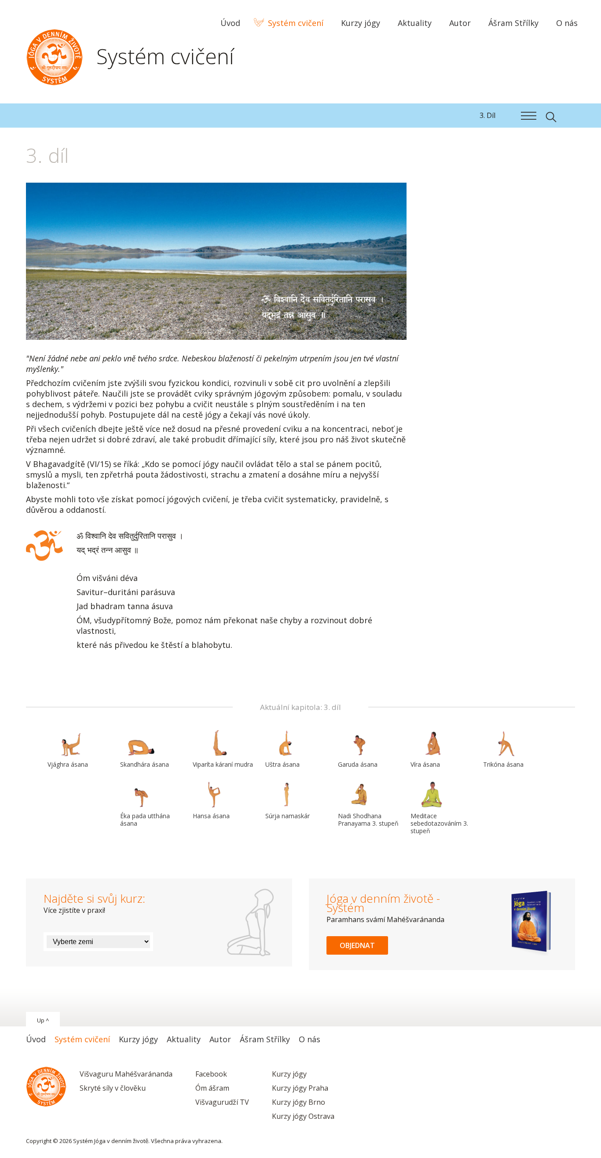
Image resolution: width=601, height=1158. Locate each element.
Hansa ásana (211, 816)
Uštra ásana (282, 764)
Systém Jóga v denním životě (54, 55)
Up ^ (43, 1020)
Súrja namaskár (287, 816)
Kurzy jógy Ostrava (303, 1116)
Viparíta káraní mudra (223, 764)
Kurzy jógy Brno (298, 1102)
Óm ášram (212, 1088)
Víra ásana (425, 764)
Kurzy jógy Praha (300, 1088)
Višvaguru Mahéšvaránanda (126, 1074)
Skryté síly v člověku (113, 1088)
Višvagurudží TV (222, 1102)
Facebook (211, 1074)
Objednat (357, 945)
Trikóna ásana (503, 764)
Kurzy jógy (289, 1074)
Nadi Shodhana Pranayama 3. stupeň (368, 819)
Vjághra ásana (68, 764)
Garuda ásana (357, 764)
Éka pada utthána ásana (145, 819)
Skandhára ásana (144, 764)
